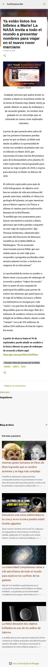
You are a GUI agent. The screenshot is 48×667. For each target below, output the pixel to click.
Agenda (7, 366)
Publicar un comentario (15, 386)
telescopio (5, 392)
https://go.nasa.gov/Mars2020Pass (20, 354)
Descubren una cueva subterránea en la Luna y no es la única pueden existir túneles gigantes (23, 519)
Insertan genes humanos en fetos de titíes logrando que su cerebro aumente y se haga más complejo (23, 467)
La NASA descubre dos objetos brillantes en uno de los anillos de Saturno (21, 628)
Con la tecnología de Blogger (25, 663)
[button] (4, 55)
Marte (15, 366)
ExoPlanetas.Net (15, 4)
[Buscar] (44, 4)
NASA (23, 366)
